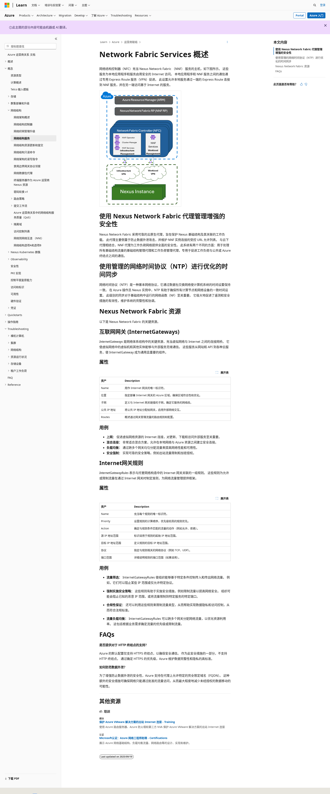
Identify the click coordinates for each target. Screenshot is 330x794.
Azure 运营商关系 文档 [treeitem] (21, 54)
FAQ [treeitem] (10, 377)
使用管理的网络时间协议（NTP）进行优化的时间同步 (299, 59)
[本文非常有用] (301, 84)
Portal (300, 15)
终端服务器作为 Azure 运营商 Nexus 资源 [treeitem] (31, 182)
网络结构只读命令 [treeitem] (24, 152)
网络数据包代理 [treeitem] (23, 173)
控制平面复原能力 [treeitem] (21, 280)
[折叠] (56, 39)
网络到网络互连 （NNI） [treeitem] (29, 238)
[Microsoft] (7, 5)
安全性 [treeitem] (15, 266)
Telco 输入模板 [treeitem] (20, 89)
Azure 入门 (316, 15)
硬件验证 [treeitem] (16, 301)
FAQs (278, 71)
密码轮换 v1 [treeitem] (21, 192)
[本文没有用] (306, 84)
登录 (322, 5)
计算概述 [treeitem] (16, 82)
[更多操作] (227, 42)
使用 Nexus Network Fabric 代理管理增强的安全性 (298, 50)
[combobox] (30, 46)
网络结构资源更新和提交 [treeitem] (28, 145)
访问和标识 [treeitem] (17, 287)
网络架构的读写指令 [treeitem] (26, 159)
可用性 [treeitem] (15, 294)
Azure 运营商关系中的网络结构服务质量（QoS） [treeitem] (34, 215)
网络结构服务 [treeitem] (22, 138)
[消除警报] (325, 25)
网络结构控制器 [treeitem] (23, 124)
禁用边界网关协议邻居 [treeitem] (27, 166)
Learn (103, 42)
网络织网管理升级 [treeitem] (24, 131)
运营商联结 (131, 42)
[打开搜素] (315, 5)
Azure (115, 42)
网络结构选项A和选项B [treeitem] (27, 245)
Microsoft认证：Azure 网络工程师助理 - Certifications (133, 738)
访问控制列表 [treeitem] (22, 231)
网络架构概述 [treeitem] (22, 117)
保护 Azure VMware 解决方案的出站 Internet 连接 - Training (137, 722)
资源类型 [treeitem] (16, 75)
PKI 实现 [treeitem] (16, 273)
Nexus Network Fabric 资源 (292, 66)
